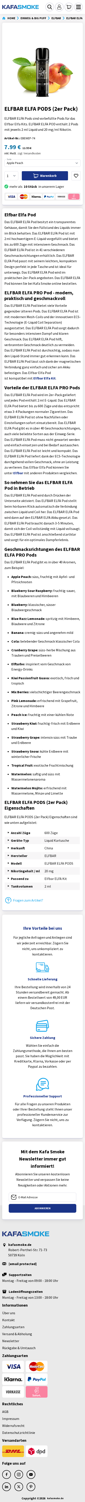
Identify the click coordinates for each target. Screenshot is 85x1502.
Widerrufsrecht (13, 1425)
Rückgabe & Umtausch (19, 1348)
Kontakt (8, 1320)
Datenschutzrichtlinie (18, 1432)
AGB (5, 1411)
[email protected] (23, 1264)
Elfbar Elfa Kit (44, 378)
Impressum (10, 1418)
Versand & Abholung (17, 1334)
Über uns (8, 1313)
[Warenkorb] (69, 7)
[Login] (59, 7)
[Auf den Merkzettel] (76, 175)
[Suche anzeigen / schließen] (49, 7)
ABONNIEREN (43, 1208)
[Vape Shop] (20, 7)
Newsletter (10, 1341)
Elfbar (18, 473)
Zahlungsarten (13, 1327)
